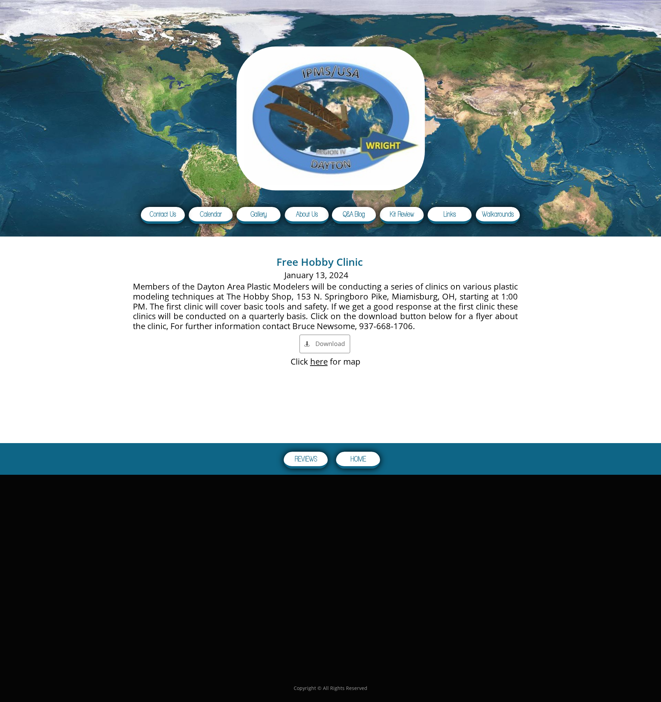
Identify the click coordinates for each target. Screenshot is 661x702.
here (319, 361)
